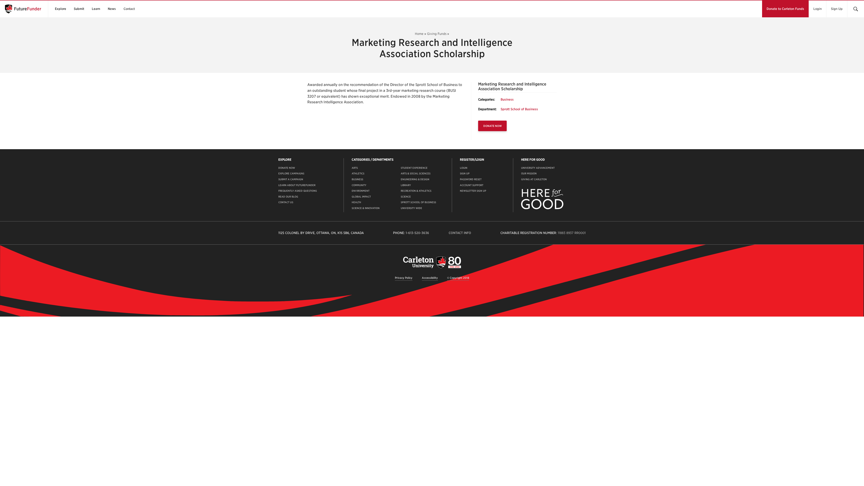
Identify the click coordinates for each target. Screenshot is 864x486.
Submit (79, 9)
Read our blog (288, 196)
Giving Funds (436, 34)
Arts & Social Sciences (415, 173)
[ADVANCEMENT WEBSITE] (542, 208)
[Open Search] (855, 8)
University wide (411, 208)
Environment (360, 190)
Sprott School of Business (519, 109)
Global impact (361, 196)
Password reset (471, 179)
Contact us (285, 202)
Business (507, 99)
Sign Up (837, 9)
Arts (355, 167)
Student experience (414, 167)
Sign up (465, 173)
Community (359, 185)
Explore (60, 9)
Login (817, 9)
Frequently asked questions (297, 190)
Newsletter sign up (473, 190)
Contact (129, 9)
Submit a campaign (290, 179)
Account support (471, 185)
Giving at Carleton (534, 179)
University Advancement (538, 167)
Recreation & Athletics (416, 190)
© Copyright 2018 (458, 277)
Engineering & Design (415, 179)
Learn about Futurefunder (296, 185)
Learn (96, 9)
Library (406, 185)
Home (419, 34)
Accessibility (430, 277)
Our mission (529, 173)
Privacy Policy (403, 277)
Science (406, 196)
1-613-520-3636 (417, 233)
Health (356, 202)
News (112, 9)
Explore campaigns (291, 173)
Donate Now (492, 126)
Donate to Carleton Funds (785, 9)
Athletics (358, 173)
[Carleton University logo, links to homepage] (432, 262)
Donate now (286, 167)
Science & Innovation (366, 208)
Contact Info (460, 233)
